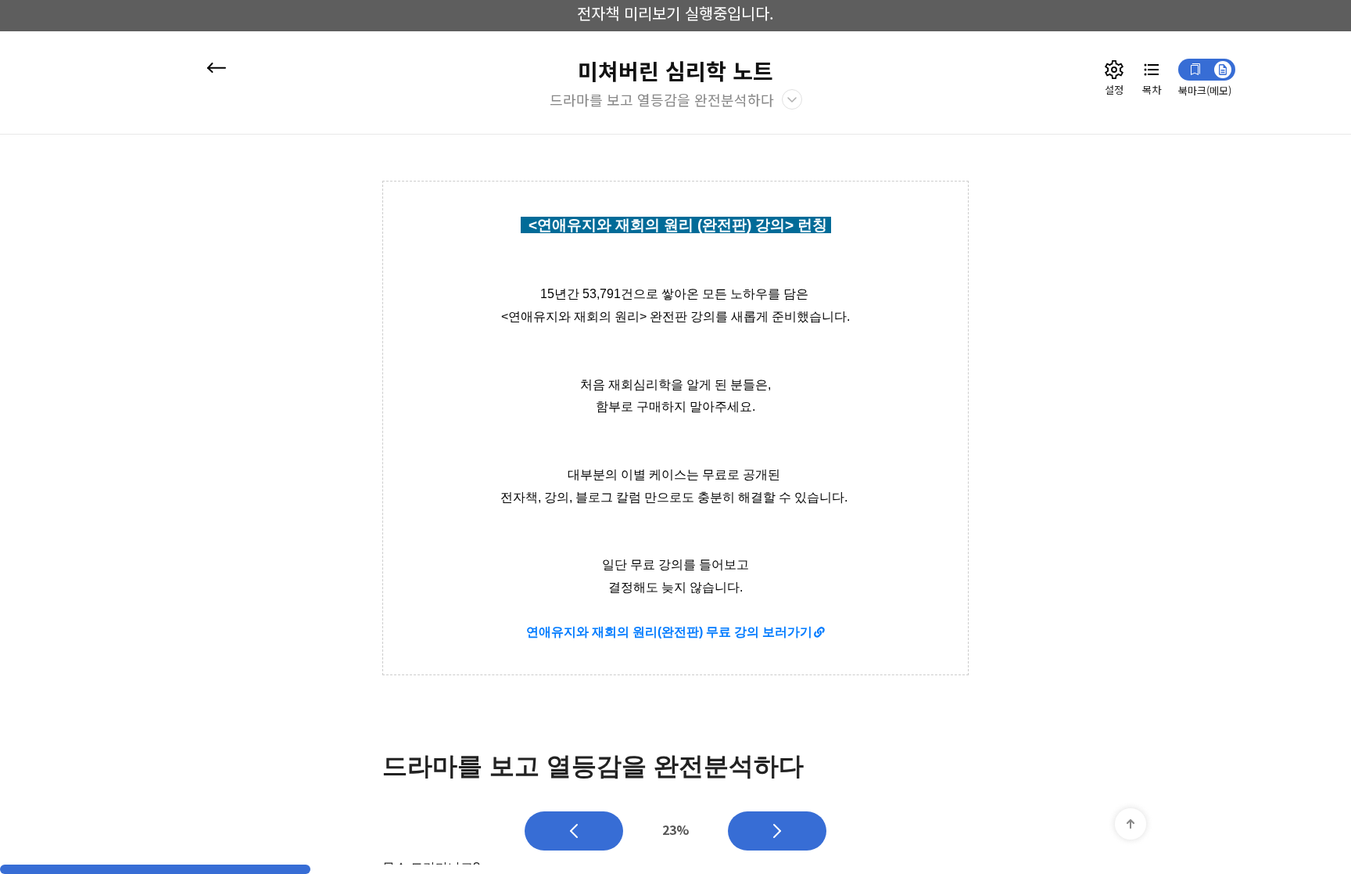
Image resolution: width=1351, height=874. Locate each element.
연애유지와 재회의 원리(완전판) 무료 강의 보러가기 (669, 631)
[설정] (1114, 70)
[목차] (1152, 70)
